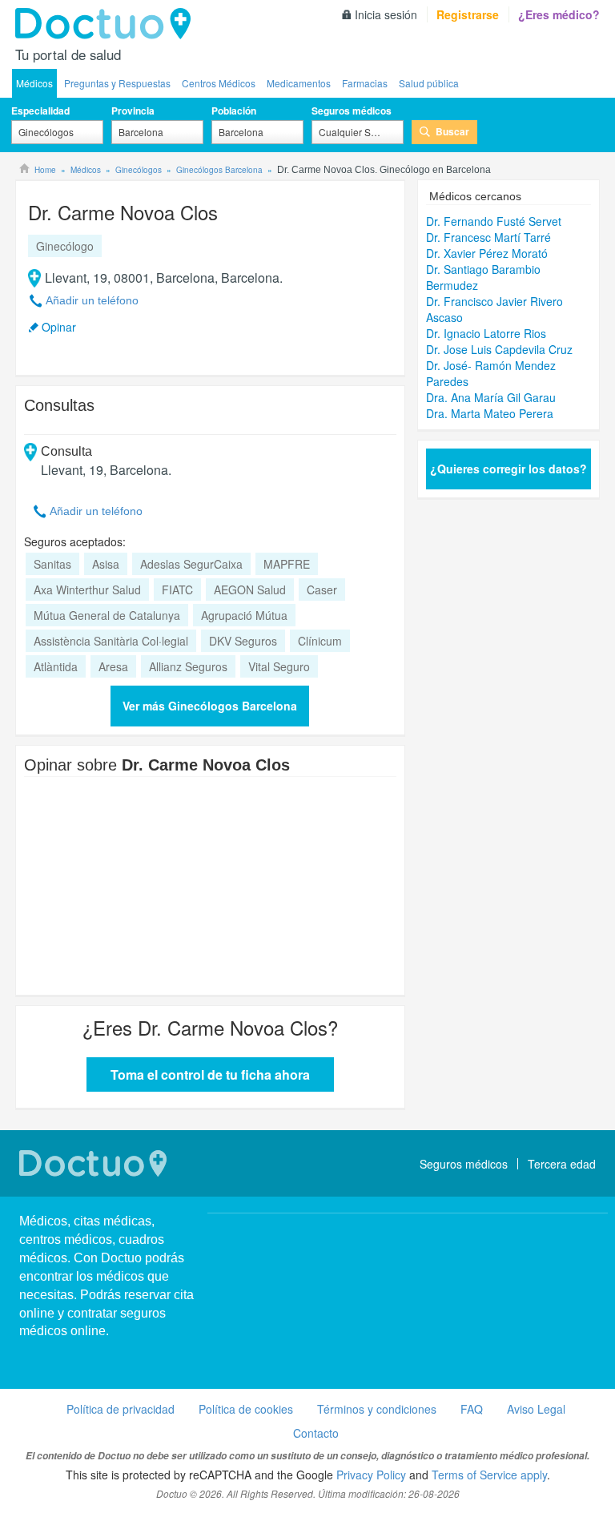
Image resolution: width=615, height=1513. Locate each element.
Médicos (34, 83)
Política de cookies (246, 1409)
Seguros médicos (352, 110)
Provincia (133, 110)
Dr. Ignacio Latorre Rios (486, 333)
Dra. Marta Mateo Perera (489, 413)
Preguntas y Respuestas (117, 83)
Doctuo (107, 24)
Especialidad (40, 110)
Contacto (316, 1433)
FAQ (471, 1409)
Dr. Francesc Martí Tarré (488, 237)
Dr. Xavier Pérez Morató (487, 253)
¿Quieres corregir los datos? (508, 469)
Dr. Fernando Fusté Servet (493, 221)
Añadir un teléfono (92, 300)
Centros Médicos (218, 83)
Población (233, 110)
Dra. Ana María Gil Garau (491, 397)
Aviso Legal (536, 1409)
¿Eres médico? (559, 14)
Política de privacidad (120, 1409)
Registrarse (467, 14)
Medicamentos (299, 83)
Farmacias (365, 83)
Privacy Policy (371, 1475)
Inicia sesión (386, 14)
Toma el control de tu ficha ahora (210, 1074)
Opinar (59, 327)
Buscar (452, 131)
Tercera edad (562, 1164)
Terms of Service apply (489, 1475)
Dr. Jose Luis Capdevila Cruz (499, 349)
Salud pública (429, 83)
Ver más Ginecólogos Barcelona (210, 706)
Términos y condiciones (376, 1409)
